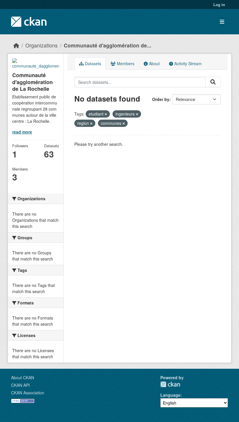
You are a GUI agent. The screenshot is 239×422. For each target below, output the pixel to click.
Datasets (92, 63)
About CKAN (22, 377)
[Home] (16, 45)
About (154, 63)
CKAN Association (27, 393)
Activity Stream (187, 63)
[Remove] (106, 114)
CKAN (170, 384)
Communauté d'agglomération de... (107, 45)
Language (170, 395)
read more (22, 132)
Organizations (41, 45)
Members (125, 63)
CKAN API (20, 385)
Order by (160, 99)
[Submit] (213, 82)
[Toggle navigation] (222, 21)
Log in (219, 4)
